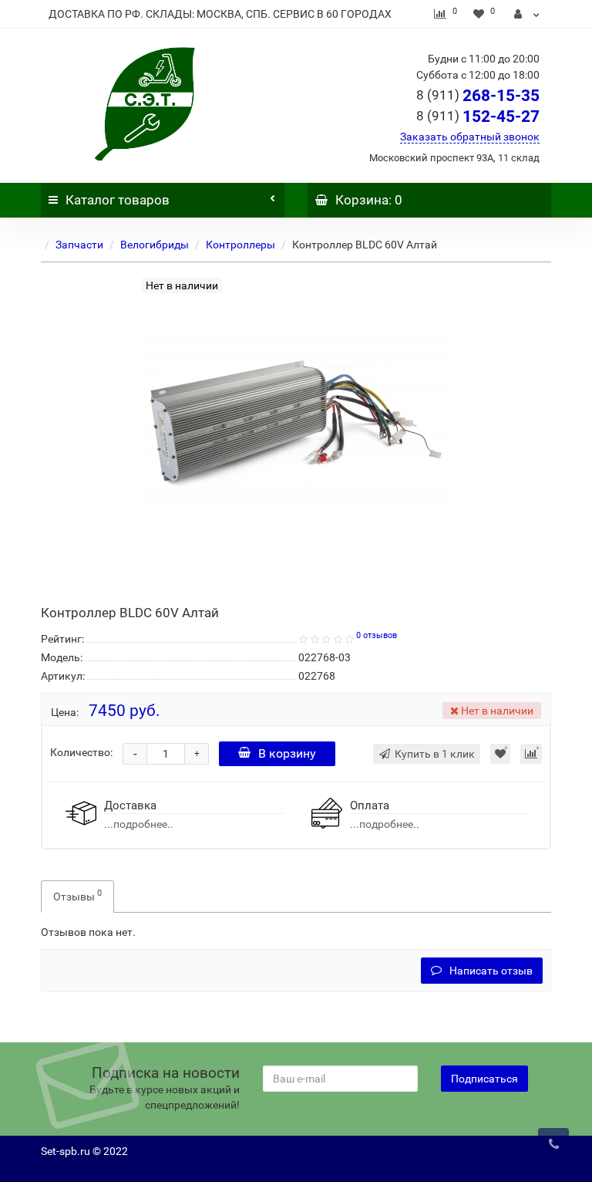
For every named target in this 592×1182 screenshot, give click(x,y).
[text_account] (527, 14)
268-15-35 (478, 95)
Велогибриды (154, 244)
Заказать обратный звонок (470, 136)
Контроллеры (240, 244)
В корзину (287, 753)
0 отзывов (376, 635)
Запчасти (79, 244)
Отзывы (77, 895)
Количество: (81, 752)
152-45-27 (478, 116)
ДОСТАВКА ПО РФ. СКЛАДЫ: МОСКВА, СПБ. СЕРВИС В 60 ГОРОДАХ (220, 14)
